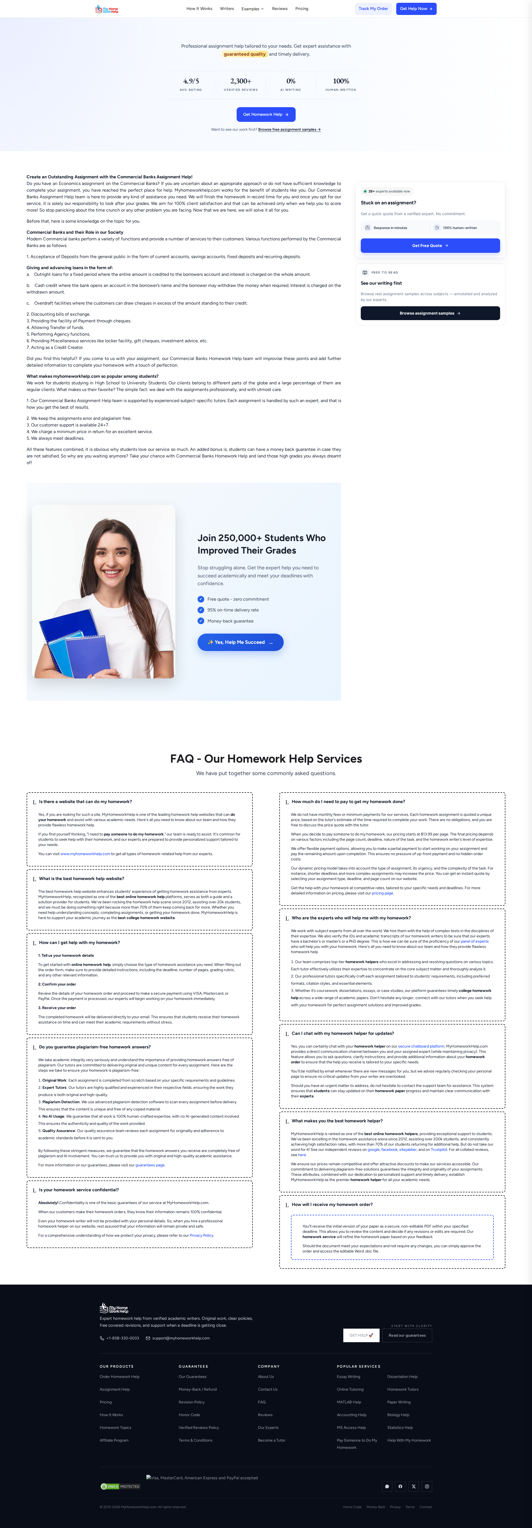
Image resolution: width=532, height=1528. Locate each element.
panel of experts (475, 941)
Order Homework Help (119, 1376)
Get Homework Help (262, 114)
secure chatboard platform (421, 1046)
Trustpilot (439, 1149)
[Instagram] (427, 1486)
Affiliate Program (114, 1440)
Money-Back (376, 1507)
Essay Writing (348, 1376)
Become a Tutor (271, 1440)
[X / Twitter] (413, 1486)
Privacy (395, 1507)
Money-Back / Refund (198, 1389)
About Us (266, 1376)
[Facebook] (400, 1486)
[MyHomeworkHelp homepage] (117, 9)
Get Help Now (413, 8)
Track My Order (373, 8)
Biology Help (398, 1415)
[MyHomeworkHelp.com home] (114, 1307)
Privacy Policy (201, 1235)
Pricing (301, 8)
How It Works (199, 8)
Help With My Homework (409, 1440)
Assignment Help (115, 1389)
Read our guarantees (407, 1335)
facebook (389, 1149)
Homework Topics (115, 1427)
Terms (410, 1507)
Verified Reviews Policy (199, 1427)
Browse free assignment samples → (289, 129)
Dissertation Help (402, 1376)
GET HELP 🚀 (361, 1335)
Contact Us (268, 1389)
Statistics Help (400, 1427)
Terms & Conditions (196, 1440)
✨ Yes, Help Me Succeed (241, 642)
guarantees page (150, 1165)
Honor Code (189, 1415)
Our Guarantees (193, 1376)
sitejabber (408, 1149)
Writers (227, 8)
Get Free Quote (427, 245)
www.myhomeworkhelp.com (85, 854)
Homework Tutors (403, 1389)
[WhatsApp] (387, 1486)
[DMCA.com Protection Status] (120, 1486)
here (302, 1155)
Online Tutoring (350, 1389)
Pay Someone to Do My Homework (357, 1444)
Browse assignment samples (427, 313)
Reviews (280, 8)
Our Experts (268, 1427)
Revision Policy (191, 1402)
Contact (426, 1507)
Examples (250, 8)
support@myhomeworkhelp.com (181, 1338)
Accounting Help (351, 1415)
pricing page (382, 893)
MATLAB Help (349, 1402)
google (374, 1149)
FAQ (262, 1402)
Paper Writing (399, 1402)
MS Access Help (351, 1427)
